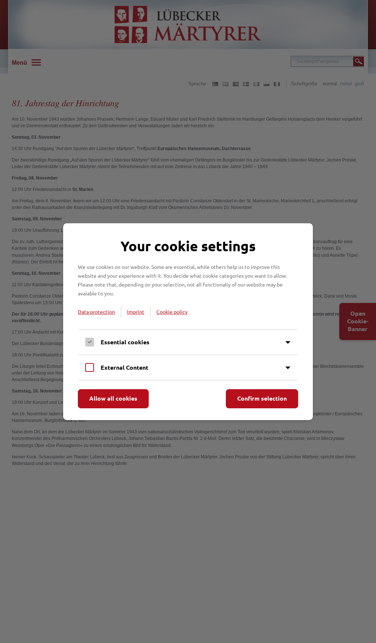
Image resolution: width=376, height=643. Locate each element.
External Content (124, 367)
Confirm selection (262, 398)
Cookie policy (172, 311)
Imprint (135, 311)
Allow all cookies (113, 398)
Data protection (96, 311)
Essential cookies (125, 342)
